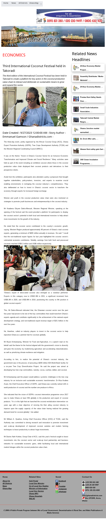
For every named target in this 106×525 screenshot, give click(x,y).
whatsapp (62, 492)
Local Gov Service (36, 491)
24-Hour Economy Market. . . (91, 87)
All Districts (7, 483)
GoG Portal (33, 481)
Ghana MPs (33, 494)
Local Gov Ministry (36, 483)
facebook (62, 481)
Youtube (61, 486)
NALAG (32, 499)
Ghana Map (7, 488)
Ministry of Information (38, 488)
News (5, 486)
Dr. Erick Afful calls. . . (89, 139)
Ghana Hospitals (35, 496)
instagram (62, 489)
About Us (6, 481)
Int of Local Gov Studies (38, 486)
